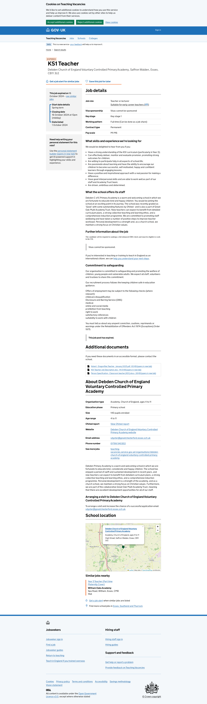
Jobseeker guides (54, 650)
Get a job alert (96, 600)
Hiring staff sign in (114, 639)
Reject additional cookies (90, 22)
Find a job (50, 644)
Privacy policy (63, 681)
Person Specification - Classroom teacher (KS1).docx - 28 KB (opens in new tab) (123, 373)
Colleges (93, 38)
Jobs (71, 38)
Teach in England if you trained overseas (65, 660)
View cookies (111, 22)
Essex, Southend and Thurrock (128, 606)
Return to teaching (55, 655)
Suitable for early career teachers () (130, 104)
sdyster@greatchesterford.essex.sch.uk (130, 438)
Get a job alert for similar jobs (64, 81)
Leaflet (131, 570)
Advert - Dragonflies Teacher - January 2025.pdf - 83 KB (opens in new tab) (121, 366)
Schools (81, 38)
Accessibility (101, 681)
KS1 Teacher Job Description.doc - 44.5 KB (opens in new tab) (116, 370)
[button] (123, 547)
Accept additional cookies (60, 22)
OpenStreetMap (147, 570)
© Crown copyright (151, 696)
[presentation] (123, 547)
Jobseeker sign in (54, 639)
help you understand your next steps (131, 258)
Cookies (50, 681)
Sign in (158, 30)
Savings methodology (120, 681)
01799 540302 (118, 443)
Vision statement (54, 685)
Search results (60, 50)
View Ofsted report (120, 424)
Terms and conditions (82, 681)
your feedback (76, 44)
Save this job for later (100, 81)
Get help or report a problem (119, 662)
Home (48, 50)
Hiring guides (111, 644)
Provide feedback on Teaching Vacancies (125, 667)
